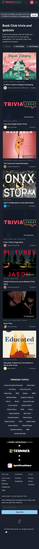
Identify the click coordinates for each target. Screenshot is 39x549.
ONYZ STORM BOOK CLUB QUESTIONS (19, 203)
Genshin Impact (13, 417)
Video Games (27, 417)
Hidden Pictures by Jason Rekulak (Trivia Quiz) (19, 283)
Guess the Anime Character (13, 385)
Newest (8, 46)
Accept (34, 15)
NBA (27, 429)
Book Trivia (8, 323)
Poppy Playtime (14, 413)
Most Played (33, 46)
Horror (8, 401)
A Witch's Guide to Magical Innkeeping (18, 85)
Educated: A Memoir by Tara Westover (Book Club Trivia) (18, 364)
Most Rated (20, 46)
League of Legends (27, 397)
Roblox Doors (11, 409)
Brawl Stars (31, 385)
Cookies (31, 484)
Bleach (25, 393)
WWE (34, 393)
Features (5, 484)
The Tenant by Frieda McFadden (16, 163)
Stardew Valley (11, 397)
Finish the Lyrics (25, 389)
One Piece (12, 389)
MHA (22, 409)
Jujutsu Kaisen (13, 425)
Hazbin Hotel (30, 421)
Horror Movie (12, 405)
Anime (30, 409)
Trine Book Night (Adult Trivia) (15, 124)
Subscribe (19, 512)
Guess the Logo (28, 401)
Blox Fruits (27, 413)
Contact (18, 478)
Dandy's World (27, 405)
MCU (20, 421)
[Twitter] (6, 532)
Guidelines (19, 481)
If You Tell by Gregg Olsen (13, 242)
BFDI (17, 393)
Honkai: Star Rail (20, 433)
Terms (30, 481)
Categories (6, 487)
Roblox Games (10, 421)
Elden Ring (8, 393)
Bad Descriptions (16, 429)
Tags (3, 490)
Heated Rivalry (27, 425)
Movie (17, 401)
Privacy (31, 478)
